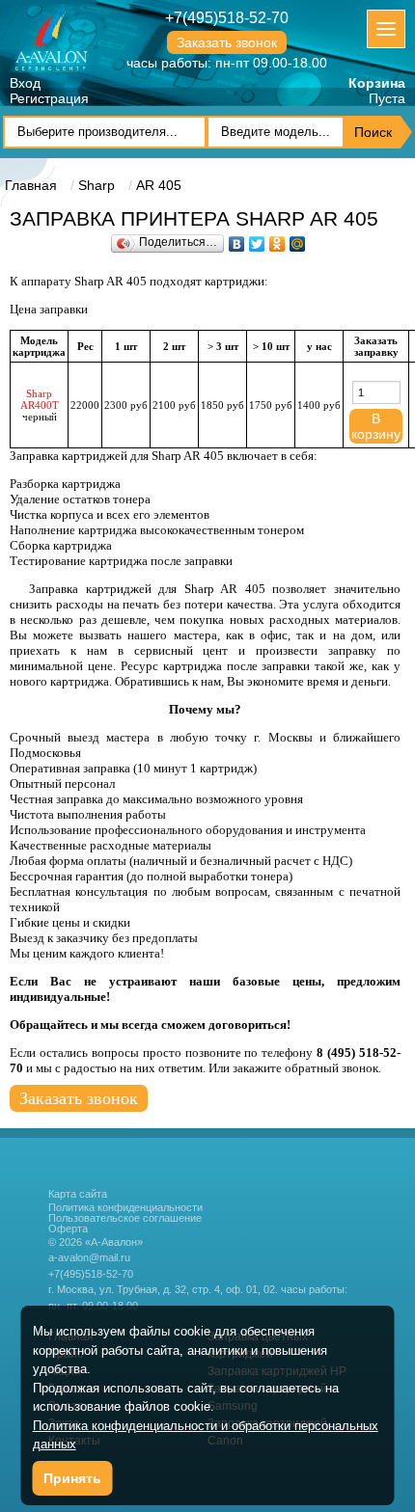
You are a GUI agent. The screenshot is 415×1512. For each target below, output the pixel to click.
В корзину (376, 426)
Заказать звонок (227, 42)
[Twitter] (257, 239)
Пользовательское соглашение (125, 1218)
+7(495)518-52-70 (227, 18)
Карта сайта (77, 1194)
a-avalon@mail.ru (89, 1257)
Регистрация (49, 98)
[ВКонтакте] (237, 239)
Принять (72, 1478)
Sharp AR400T (39, 399)
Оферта (68, 1229)
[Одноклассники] (277, 239)
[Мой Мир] (298, 239)
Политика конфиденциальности (125, 1207)
